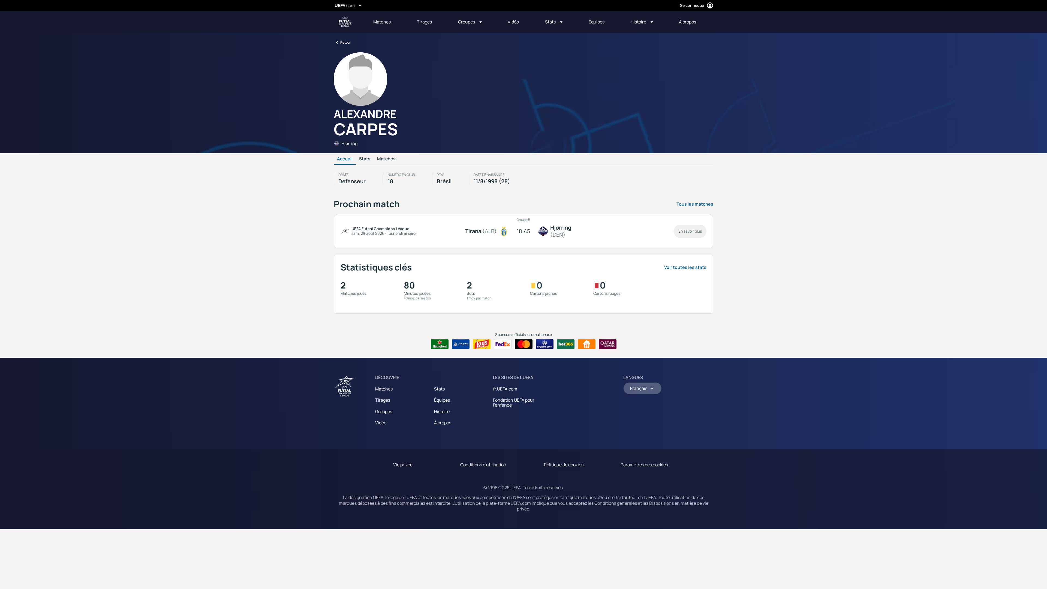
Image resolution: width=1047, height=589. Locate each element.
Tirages (382, 400)
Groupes (383, 411)
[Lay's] (482, 344)
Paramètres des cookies (644, 465)
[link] (382, 22)
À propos (442, 423)
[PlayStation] (461, 344)
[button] (470, 22)
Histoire (442, 411)
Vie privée (403, 465)
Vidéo (380, 423)
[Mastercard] (523, 344)
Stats (365, 159)
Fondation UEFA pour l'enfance (513, 402)
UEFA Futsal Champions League (345, 22)
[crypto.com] (544, 344)
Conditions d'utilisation (483, 465)
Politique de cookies (563, 465)
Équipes (442, 400)
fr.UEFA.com (505, 389)
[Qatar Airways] (607, 344)
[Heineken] (440, 344)
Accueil (345, 159)
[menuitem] (388, 22)
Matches (386, 159)
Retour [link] (345, 42)
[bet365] (565, 344)
